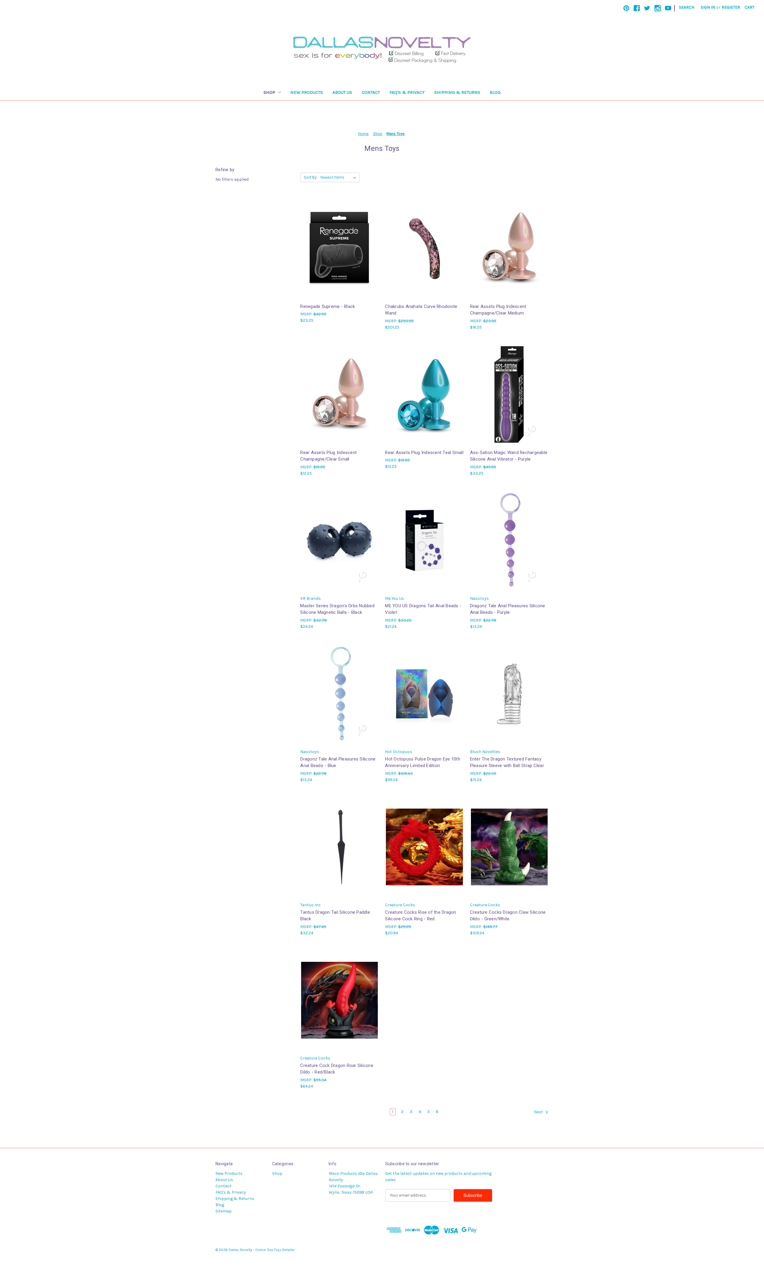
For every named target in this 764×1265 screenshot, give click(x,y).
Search (686, 7)
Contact (371, 92)
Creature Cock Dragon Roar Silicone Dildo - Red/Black (336, 1069)
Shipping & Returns (457, 92)
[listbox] (339, 177)
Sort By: (310, 177)
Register (731, 7)
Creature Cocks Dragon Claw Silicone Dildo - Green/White (508, 916)
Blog (495, 92)
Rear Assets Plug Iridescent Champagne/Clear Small (328, 456)
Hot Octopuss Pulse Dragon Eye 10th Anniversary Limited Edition (422, 762)
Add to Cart (339, 253)
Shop (269, 92)
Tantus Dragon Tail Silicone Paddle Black (335, 916)
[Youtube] (668, 8)
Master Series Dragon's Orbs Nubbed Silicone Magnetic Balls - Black (337, 609)
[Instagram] (657, 8)
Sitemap (223, 1211)
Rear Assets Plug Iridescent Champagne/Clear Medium (498, 310)
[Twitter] (647, 8)
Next (539, 1111)
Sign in (708, 7)
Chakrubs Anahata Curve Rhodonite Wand (421, 310)
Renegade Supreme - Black (327, 306)
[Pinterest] (626, 8)
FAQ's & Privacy (407, 92)
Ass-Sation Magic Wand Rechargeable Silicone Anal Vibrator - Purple (509, 456)
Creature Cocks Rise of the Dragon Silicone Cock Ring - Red (420, 916)
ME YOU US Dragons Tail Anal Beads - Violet (423, 609)
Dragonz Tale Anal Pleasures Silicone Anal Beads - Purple (507, 609)
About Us (342, 92)
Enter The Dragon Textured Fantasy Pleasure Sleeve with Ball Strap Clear (507, 762)
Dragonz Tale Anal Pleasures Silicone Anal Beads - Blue (337, 762)
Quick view (339, 243)
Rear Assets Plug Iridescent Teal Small (424, 452)
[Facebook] (637, 8)
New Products (306, 92)
